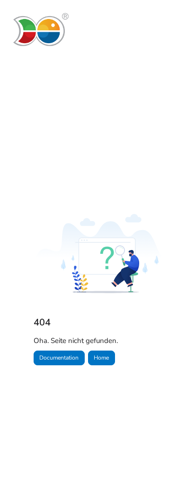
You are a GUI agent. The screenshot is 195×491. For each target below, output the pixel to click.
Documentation (59, 357)
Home (101, 357)
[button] (173, 467)
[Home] (40, 30)
